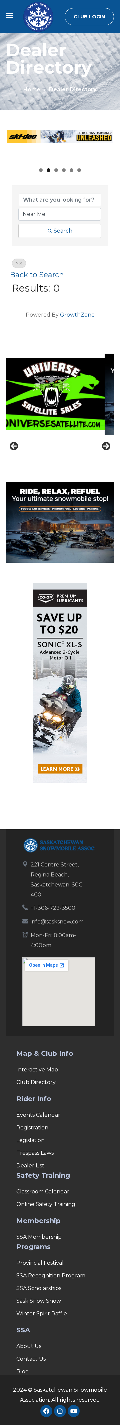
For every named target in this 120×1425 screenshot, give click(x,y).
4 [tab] (64, 170)
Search (63, 231)
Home (31, 89)
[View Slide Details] (60, 146)
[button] (89, 16)
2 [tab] (48, 170)
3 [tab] (56, 170)
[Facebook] (46, 1411)
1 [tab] (41, 170)
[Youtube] (74, 1411)
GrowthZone (77, 315)
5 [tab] (71, 170)
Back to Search (37, 274)
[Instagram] (60, 1411)
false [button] (14, 447)
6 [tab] (79, 170)
